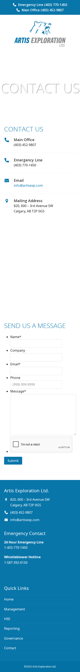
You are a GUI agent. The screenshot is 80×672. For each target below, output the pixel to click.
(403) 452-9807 (21, 512)
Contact (10, 648)
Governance (13, 638)
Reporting (12, 628)
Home (9, 599)
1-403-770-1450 (15, 547)
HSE (7, 619)
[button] (40, 52)
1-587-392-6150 (15, 562)
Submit (13, 460)
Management (14, 609)
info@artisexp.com (28, 185)
